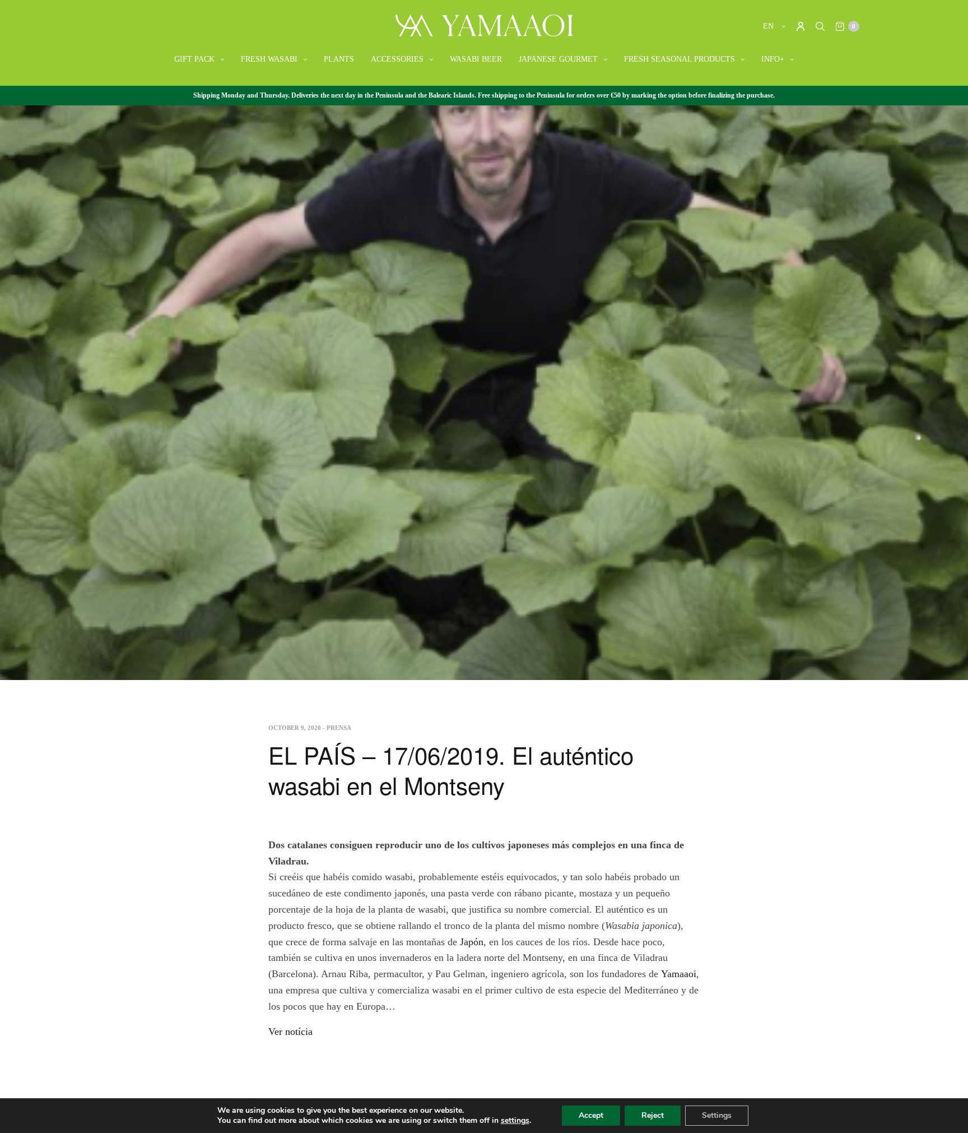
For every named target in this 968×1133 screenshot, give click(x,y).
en (769, 26)
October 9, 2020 (294, 727)
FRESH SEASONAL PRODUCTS (679, 59)
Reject (652, 1115)
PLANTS (339, 59)
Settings (717, 1115)
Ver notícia (290, 1031)
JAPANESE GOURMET (558, 59)
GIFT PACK (194, 59)
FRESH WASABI (269, 59)
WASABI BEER (476, 59)
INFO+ (772, 59)
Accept (591, 1115)
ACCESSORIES (397, 59)
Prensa (339, 727)
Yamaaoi (678, 973)
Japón (471, 941)
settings (515, 1121)
